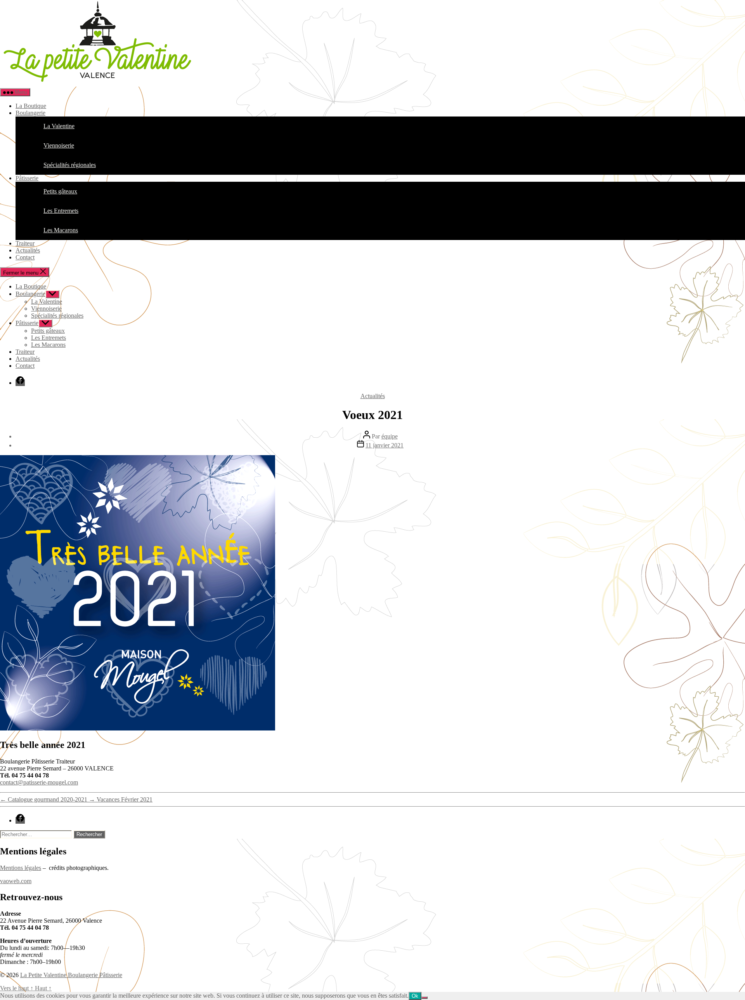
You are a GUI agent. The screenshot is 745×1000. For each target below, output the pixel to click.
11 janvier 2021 (385, 445)
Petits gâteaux (48, 330)
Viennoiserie (46, 308)
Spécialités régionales (57, 315)
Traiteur (25, 243)
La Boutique (31, 106)
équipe (389, 436)
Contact (25, 257)
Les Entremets (48, 337)
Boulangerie (30, 113)
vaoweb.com (15, 881)
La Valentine (46, 301)
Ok (415, 996)
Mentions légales (20, 867)
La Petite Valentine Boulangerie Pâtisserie (71, 975)
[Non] (424, 998)
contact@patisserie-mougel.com (39, 782)
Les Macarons (48, 344)
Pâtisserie (27, 178)
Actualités (28, 250)
